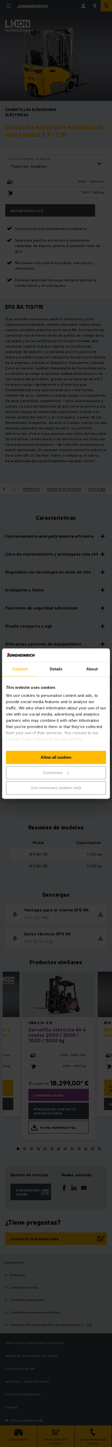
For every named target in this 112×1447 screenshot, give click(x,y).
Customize (53, 772)
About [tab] (92, 669)
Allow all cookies (56, 757)
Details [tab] (56, 669)
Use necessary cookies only (56, 788)
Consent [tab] (20, 669)
